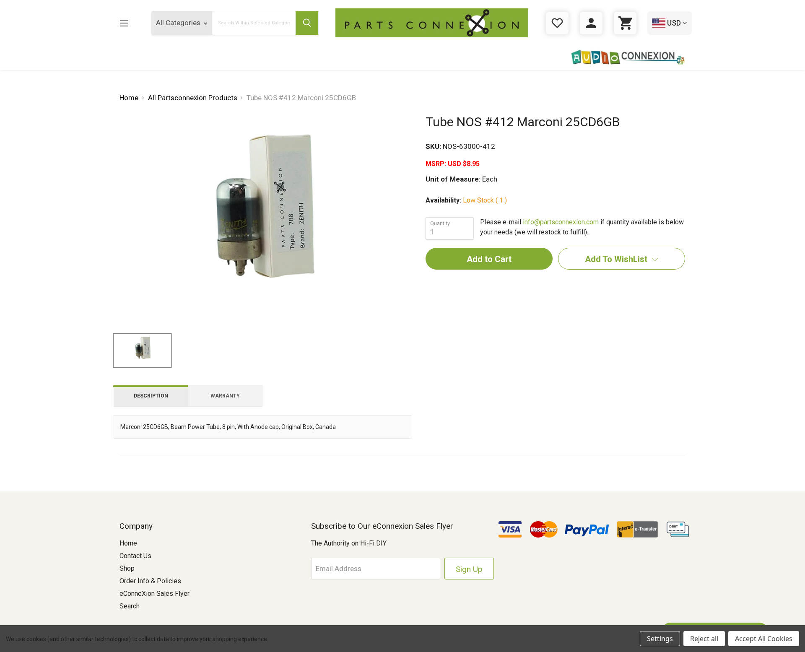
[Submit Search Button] (307, 23)
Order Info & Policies (150, 581)
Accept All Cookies (763, 638)
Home (128, 543)
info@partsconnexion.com (561, 222)
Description (151, 396)
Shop (127, 568)
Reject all (704, 638)
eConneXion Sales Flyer (154, 593)
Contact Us (135, 556)
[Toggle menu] (123, 22)
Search (129, 606)
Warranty (225, 396)
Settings (660, 638)
